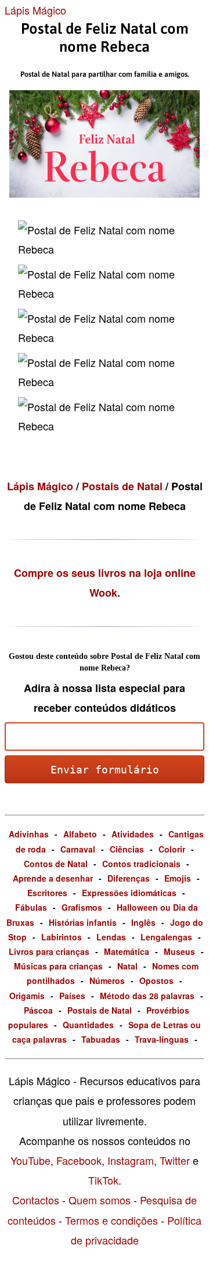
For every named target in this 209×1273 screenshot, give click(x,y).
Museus (179, 951)
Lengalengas (166, 937)
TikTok (103, 1180)
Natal (127, 966)
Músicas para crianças (58, 966)
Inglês (143, 922)
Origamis (27, 995)
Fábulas (31, 907)
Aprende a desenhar (53, 878)
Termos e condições (111, 1220)
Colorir (171, 849)
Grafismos (82, 907)
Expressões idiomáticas (129, 892)
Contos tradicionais (141, 863)
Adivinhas (29, 834)
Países (72, 995)
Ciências (127, 849)
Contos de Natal (56, 863)
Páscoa (38, 1010)
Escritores (47, 892)
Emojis (177, 878)
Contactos (35, 1199)
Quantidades (88, 1024)
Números (107, 980)
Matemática (126, 951)
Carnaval (77, 849)
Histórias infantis (83, 922)
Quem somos (100, 1199)
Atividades (132, 834)
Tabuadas (100, 1039)
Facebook (79, 1160)
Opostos (156, 980)
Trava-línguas (162, 1039)
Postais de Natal (123, 486)
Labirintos (61, 937)
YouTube (30, 1160)
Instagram (130, 1160)
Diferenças (128, 878)
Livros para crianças (49, 951)
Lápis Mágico (35, 9)
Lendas (111, 937)
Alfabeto (80, 834)
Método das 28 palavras (147, 995)
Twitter (175, 1160)
